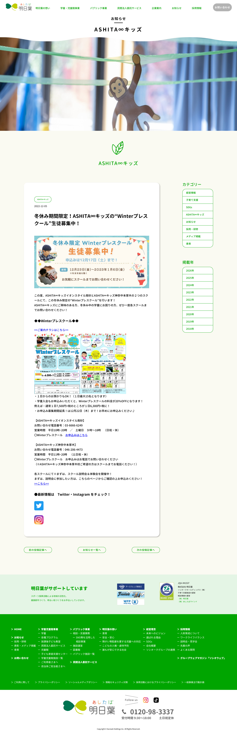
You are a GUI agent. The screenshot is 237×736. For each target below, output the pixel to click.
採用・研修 (192, 229)
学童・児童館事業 (70, 8)
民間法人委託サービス (129, 8)
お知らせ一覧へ (92, 550)
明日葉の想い (43, 8)
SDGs (189, 207)
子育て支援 (192, 200)
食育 (188, 243)
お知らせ (176, 8)
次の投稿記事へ (146, 550)
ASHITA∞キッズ (195, 214)
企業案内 (156, 8)
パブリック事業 (98, 8)
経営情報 (191, 192)
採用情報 (196, 8)
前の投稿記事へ (38, 550)
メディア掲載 (193, 236)
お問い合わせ (222, 7)
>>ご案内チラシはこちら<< (51, 330)
